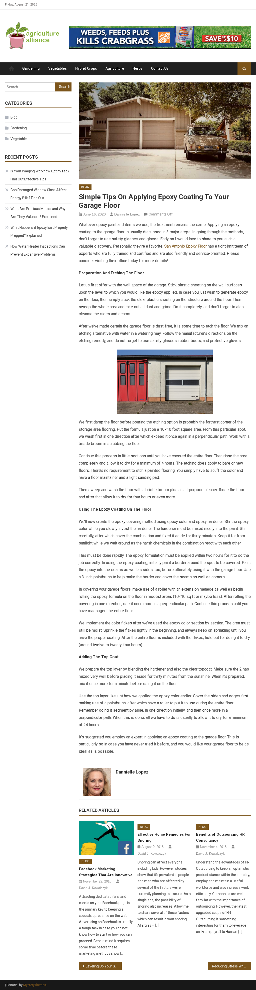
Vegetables (57, 68)
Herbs (137, 68)
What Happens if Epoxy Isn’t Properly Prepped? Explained (39, 232)
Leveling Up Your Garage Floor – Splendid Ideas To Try (104, 966)
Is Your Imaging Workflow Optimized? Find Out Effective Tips (39, 175)
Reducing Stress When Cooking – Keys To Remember (231, 966)
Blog (85, 187)
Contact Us (159, 68)
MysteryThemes (34, 985)
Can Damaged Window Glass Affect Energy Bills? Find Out (38, 194)
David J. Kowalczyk (93, 888)
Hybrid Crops (86, 68)
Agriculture (115, 68)
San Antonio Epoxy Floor (185, 246)
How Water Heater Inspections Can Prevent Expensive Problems (37, 250)
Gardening (31, 68)
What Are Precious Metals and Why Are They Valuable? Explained (38, 213)
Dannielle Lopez (127, 214)
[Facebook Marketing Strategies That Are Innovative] (106, 838)
